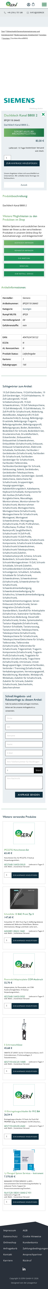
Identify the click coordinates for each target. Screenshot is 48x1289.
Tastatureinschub (11, 629)
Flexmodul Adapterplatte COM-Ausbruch (23, 979)
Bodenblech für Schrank (15, 430)
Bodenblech (34, 427)
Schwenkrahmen (11, 578)
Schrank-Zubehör (23, 565)
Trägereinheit (24, 649)
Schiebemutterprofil (13, 556)
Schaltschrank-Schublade (29, 543)
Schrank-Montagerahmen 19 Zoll (19, 562)
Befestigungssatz (11, 427)
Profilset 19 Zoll (24, 527)
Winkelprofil (37, 674)
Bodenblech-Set (36, 430)
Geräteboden (31, 469)
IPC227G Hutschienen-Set (16, 850)
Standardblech (10, 610)
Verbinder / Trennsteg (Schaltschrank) (22, 668)
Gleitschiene (9, 479)
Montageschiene (26, 507)
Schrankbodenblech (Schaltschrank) (21, 568)
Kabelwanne (33, 488)
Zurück (24, 185)
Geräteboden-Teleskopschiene (18, 472)
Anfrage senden (29, 794)
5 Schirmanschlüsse (13, 1044)
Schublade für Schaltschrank (17, 575)
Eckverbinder (9, 437)
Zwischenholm (25, 684)
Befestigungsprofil (32, 424)
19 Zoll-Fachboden (32, 392)
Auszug (25, 418)
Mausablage (26, 498)
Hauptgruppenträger (13, 485)
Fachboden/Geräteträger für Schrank (21, 466)
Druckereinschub (11, 434)
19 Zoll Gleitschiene (12, 392)
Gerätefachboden (11, 475)
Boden (24, 427)
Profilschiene (9, 527)
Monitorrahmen (11, 501)
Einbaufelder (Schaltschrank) (17, 443)
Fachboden (19, 450)
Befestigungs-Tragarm (25, 421)
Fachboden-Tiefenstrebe (15, 462)
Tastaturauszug (31, 626)
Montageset (9, 517)
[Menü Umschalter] (44, 4)
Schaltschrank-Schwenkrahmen (18, 546)
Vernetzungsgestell (34, 671)
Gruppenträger (25, 482)
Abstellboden (9, 414)
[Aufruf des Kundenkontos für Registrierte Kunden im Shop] (28, 4)
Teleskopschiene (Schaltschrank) (19, 633)
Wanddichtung (10, 674)
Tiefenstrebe (9, 642)
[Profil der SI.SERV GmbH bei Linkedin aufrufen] (24, 1269)
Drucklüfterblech (29, 434)
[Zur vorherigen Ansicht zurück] (43, 116)
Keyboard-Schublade (13, 491)
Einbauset (38, 443)
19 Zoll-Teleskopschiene (32, 405)
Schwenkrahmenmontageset (17, 600)
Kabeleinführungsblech (14, 488)
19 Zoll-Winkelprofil (12, 408)
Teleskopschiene (29, 629)
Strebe (22, 620)
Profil (22, 523)
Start (3, 31)
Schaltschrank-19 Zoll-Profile (17, 536)
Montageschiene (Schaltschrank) (19, 511)
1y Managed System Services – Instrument (23, 1173)
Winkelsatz (8, 677)
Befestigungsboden (12, 424)
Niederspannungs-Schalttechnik (26, 35)
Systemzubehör (35, 620)
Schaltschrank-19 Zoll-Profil (16, 533)
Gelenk (20, 469)
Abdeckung (37, 411)
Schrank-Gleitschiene (26, 559)
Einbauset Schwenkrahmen (16, 446)
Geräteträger (28, 475)
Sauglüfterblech (23, 530)
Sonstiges (42, 35)
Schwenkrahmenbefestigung (17, 588)
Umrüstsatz (25, 661)
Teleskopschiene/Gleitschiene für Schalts (23, 639)
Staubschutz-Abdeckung (15, 616)
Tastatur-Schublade (12, 626)
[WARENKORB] (33, 4)
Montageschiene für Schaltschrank (20, 514)
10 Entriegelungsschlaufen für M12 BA (22, 1111)
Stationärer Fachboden (29, 613)
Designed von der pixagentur (24, 1283)
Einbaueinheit (24, 437)
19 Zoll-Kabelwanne (31, 395)
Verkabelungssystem (13, 671)
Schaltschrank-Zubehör (14, 552)
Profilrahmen (32, 523)
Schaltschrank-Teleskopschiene (18, 549)
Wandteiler (24, 674)
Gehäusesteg (9, 469)
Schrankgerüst (10, 572)
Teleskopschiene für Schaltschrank (20, 636)
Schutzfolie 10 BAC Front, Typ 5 (19, 914)
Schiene (28, 556)
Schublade (35, 572)
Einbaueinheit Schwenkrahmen (18, 440)
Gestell (39, 475)
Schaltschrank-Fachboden (16, 539)
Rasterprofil (9, 530)
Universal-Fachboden (33, 665)
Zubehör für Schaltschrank (27, 677)
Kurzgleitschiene (11, 498)
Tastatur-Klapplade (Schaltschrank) (20, 623)
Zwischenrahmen (11, 687)
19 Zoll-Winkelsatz (32, 408)
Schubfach (23, 572)
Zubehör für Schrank (13, 681)
